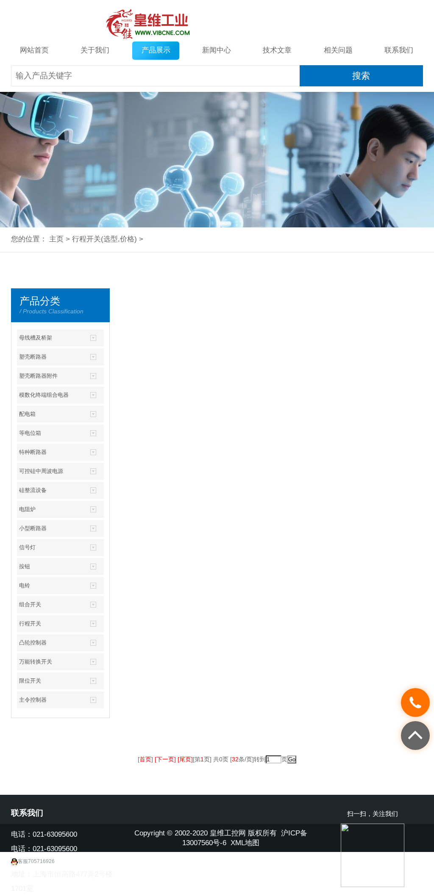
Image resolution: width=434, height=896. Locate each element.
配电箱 (27, 414)
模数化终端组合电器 (44, 395)
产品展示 (156, 50)
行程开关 (86, 239)
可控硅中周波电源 (41, 471)
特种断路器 (33, 452)
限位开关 (30, 681)
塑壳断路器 (33, 357)
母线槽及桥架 (35, 338)
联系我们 (398, 50)
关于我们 (95, 50)
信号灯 (27, 547)
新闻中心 (216, 50)
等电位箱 (30, 433)
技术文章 (277, 50)
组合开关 (30, 604)
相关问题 (338, 50)
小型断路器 (33, 528)
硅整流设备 (33, 490)
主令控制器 (33, 700)
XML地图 (245, 843)
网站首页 (34, 50)
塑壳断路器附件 (38, 376)
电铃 (24, 585)
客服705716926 (36, 861)
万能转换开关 (35, 661)
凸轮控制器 (33, 642)
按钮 (24, 566)
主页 (56, 239)
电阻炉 (27, 509)
